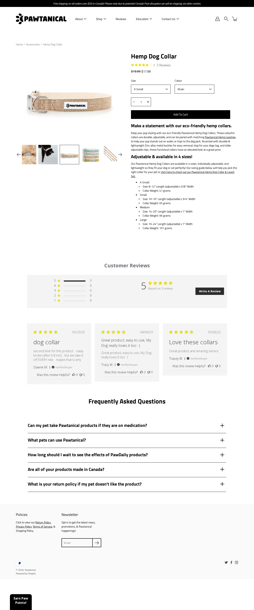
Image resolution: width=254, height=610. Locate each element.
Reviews (121, 19)
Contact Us (168, 19)
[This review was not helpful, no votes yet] (80, 375)
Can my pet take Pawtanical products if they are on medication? (87, 425)
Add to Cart (180, 114)
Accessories (33, 44)
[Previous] (19, 155)
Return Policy (43, 522)
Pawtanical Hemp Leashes (220, 137)
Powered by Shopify (26, 573)
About (79, 19)
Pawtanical (30, 570)
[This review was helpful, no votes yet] (73, 375)
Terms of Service (42, 526)
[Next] (120, 155)
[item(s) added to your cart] (235, 19)
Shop (99, 19)
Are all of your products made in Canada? (66, 469)
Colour (178, 80)
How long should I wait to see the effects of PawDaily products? (88, 454)
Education (142, 19)
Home (19, 44)
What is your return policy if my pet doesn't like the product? (85, 484)
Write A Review (210, 291)
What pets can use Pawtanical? (57, 440)
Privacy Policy (24, 526)
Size (133, 80)
